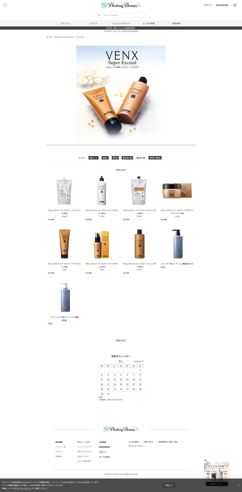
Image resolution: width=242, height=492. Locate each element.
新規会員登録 (104, 447)
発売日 (115, 158)
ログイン (102, 452)
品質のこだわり (83, 456)
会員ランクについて (84, 451)
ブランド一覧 (60, 447)
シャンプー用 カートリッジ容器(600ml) (177, 263)
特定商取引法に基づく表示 (168, 442)
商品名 (105, 158)
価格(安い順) (127, 158)
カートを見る (104, 457)
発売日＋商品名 (155, 158)
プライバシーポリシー (137, 446)
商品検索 (58, 456)
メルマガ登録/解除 (84, 461)
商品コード (93, 158)
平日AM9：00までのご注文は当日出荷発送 (121, 31)
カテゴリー (59, 451)
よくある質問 (133, 442)
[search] (99, 15)
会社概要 (102, 442)
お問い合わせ (148, 442)
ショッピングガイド (84, 447)
